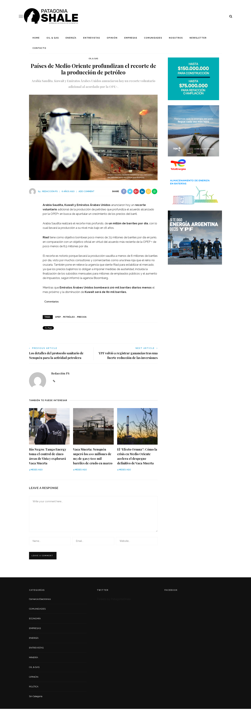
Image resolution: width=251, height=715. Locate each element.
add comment (86, 191)
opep (58, 317)
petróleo (69, 317)
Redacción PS (50, 191)
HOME (36, 38)
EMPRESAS (130, 38)
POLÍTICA (33, 686)
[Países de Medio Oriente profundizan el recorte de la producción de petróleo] (93, 137)
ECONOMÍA (35, 618)
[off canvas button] (21, 16)
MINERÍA (33, 657)
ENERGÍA (71, 38)
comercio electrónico (40, 599)
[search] (231, 16)
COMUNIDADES (153, 38)
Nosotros (176, 38)
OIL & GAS (52, 38)
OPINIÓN (112, 38)
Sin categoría (35, 696)
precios (81, 317)
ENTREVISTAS (91, 38)
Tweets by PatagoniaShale (114, 599)
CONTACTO (39, 48)
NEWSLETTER (198, 38)
